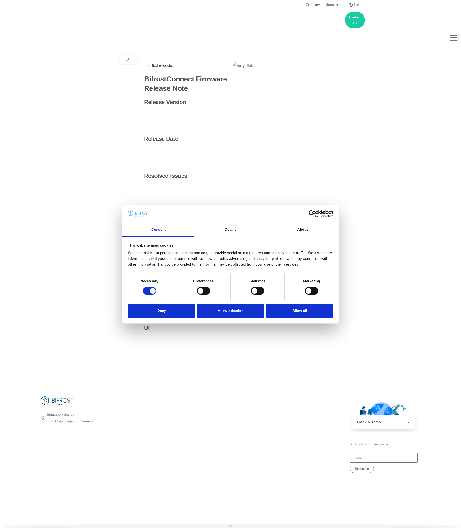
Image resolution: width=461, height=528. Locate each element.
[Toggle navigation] (454, 38)
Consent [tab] (158, 230)
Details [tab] (231, 230)
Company (313, 4)
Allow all (299, 311)
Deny (161, 311)
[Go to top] (230, 526)
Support (332, 4)
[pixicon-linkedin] (44, 459)
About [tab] (302, 230)
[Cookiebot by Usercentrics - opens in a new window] (312, 213)
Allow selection (230, 311)
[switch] (203, 291)
